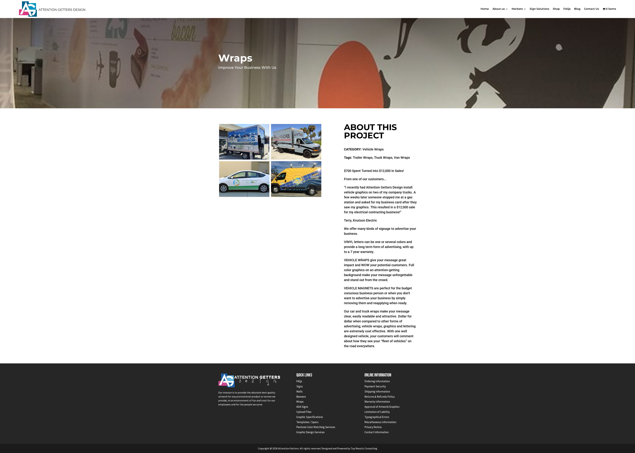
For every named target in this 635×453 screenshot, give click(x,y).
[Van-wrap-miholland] (296, 197)
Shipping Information (377, 391)
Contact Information (376, 432)
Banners (301, 396)
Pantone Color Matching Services (315, 427)
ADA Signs (302, 407)
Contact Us (591, 8)
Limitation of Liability (377, 412)
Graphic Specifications (309, 417)
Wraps (300, 401)
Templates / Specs (307, 422)
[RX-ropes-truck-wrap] (296, 159)
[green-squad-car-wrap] (244, 197)
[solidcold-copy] (244, 159)
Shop (556, 8)
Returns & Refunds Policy (379, 396)
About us (498, 8)
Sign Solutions (539, 8)
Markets (517, 8)
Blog (577, 8)
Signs (299, 386)
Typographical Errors (376, 417)
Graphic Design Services (310, 432)
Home (485, 8)
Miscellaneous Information (380, 422)
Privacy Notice (373, 427)
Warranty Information (377, 401)
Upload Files (303, 412)
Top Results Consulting (364, 448)
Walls (299, 391)
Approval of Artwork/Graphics (382, 407)
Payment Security (375, 386)
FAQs (567, 8)
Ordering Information (377, 381)
